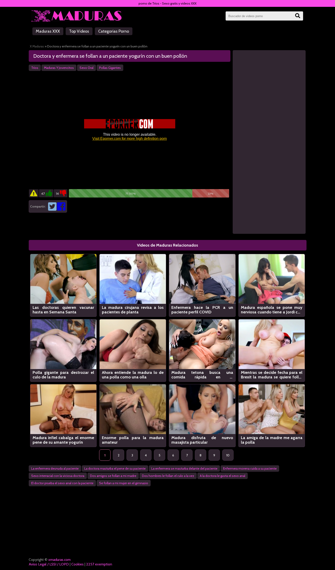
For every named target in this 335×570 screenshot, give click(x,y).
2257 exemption (99, 564)
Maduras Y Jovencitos (59, 68)
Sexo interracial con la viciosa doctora (57, 476)
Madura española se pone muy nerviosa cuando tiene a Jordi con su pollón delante (272, 309)
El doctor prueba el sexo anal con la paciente (62, 483)
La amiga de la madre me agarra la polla (272, 440)
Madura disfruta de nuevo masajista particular (202, 440)
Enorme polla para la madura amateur (133, 440)
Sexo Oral (86, 68)
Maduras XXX (48, 31)
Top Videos (79, 31)
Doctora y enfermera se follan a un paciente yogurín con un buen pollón (110, 56)
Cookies (77, 564)
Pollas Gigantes (110, 68)
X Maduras (37, 46)
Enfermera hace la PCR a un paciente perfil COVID (202, 309)
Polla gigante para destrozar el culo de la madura (63, 374)
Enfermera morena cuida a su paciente (250, 468)
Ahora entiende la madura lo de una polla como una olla (133, 374)
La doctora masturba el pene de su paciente (115, 468)
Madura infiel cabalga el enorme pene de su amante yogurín (63, 440)
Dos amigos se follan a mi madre (113, 476)
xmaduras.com (59, 559)
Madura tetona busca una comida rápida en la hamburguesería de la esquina (202, 374)
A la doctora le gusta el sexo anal (222, 476)
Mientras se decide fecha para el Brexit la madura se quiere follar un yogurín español (272, 374)
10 (227, 455)
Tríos (34, 68)
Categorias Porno (113, 31)
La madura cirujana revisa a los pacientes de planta (133, 309)
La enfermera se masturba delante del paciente (184, 468)
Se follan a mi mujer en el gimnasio (123, 483)
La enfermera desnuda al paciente (55, 468)
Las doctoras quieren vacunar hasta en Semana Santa (63, 309)
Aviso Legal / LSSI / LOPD (49, 564)
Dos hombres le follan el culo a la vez (168, 476)
